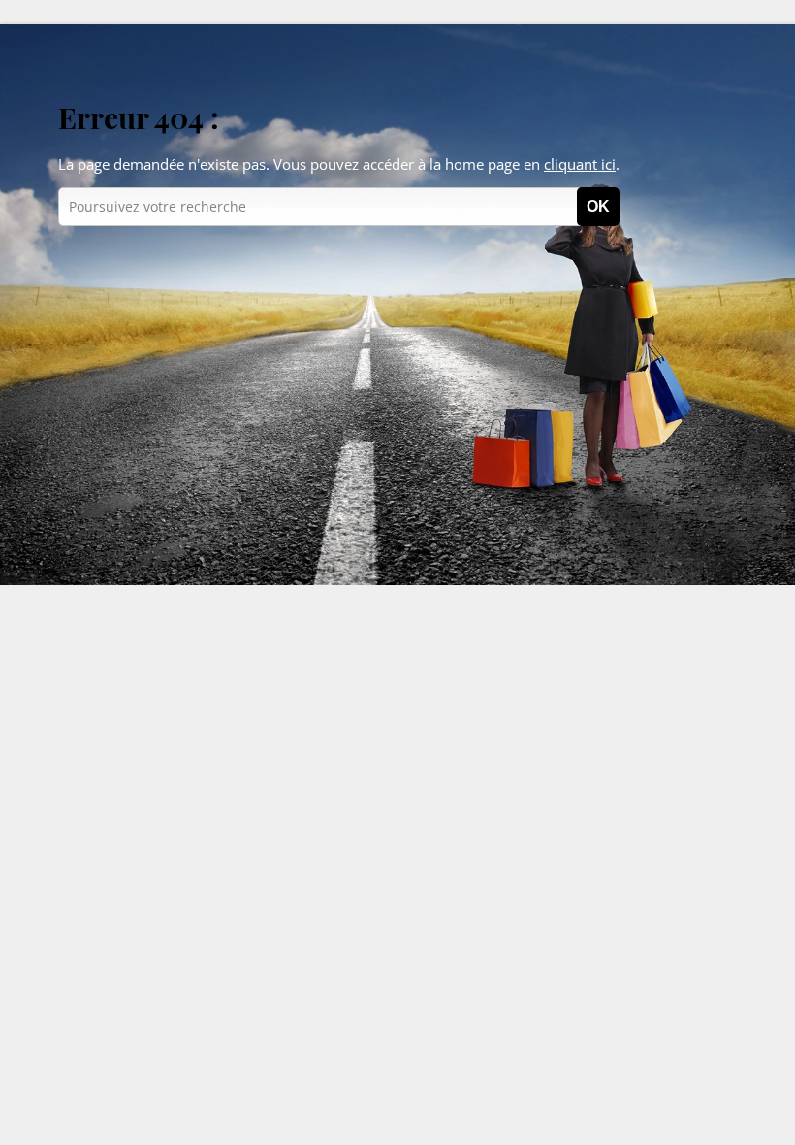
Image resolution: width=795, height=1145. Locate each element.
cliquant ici (580, 164)
